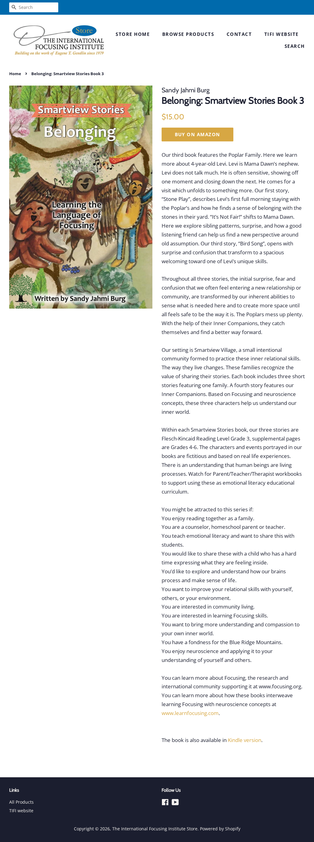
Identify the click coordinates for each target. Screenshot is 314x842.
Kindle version (244, 740)
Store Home (133, 34)
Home (15, 73)
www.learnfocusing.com (190, 713)
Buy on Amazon (197, 134)
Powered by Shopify (220, 829)
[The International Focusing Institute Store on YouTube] (175, 803)
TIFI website (281, 34)
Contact (239, 34)
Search (295, 46)
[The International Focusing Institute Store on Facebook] (165, 803)
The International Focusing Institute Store (154, 829)
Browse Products (188, 34)
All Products (21, 802)
